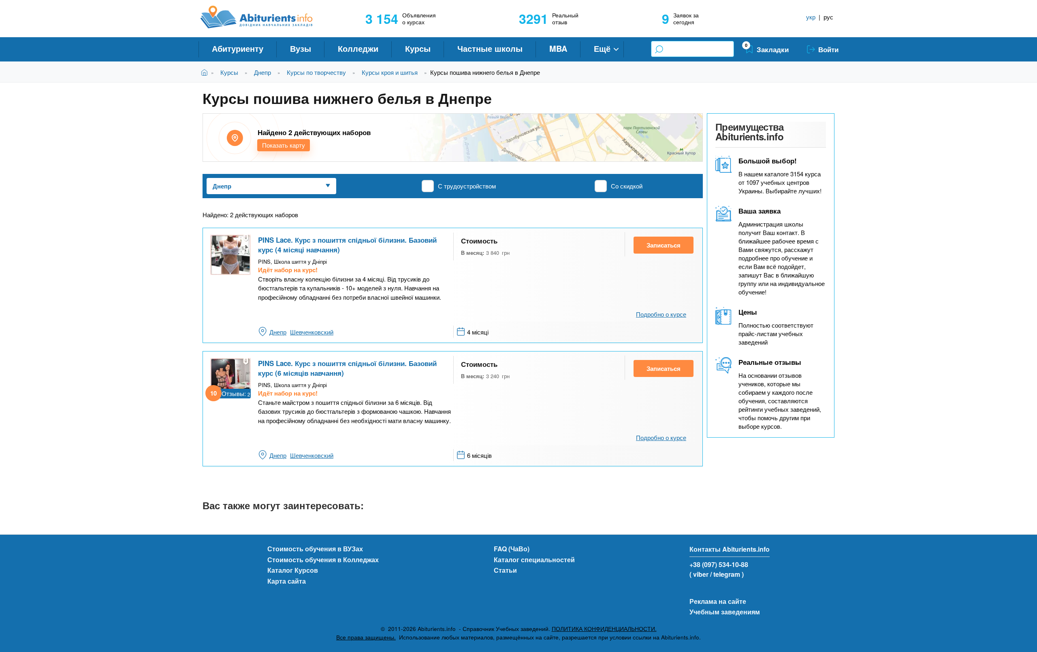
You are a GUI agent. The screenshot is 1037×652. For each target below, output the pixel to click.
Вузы (300, 48)
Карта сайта (286, 581)
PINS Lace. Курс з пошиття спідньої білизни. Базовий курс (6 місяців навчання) (347, 368)
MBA (558, 48)
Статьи (505, 570)
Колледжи (358, 48)
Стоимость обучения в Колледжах (323, 559)
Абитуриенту (237, 48)
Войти (828, 49)
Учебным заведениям (724, 611)
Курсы (418, 48)
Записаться (664, 245)
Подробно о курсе (661, 314)
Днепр (262, 72)
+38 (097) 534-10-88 (718, 564)
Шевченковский (311, 332)
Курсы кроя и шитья (390, 72)
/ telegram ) (727, 574)
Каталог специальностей (534, 559)
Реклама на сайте (717, 601)
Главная (206, 72)
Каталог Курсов (292, 570)
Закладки (773, 49)
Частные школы (490, 48)
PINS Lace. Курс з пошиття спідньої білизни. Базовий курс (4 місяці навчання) (347, 244)
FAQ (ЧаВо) (511, 548)
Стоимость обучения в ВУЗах (315, 548)
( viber (698, 574)
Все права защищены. (366, 637)
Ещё (602, 48)
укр (810, 17)
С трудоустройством (467, 186)
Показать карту (283, 145)
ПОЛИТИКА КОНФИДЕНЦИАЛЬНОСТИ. (604, 629)
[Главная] (266, 17)
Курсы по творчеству (316, 72)
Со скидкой (626, 186)
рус (828, 17)
